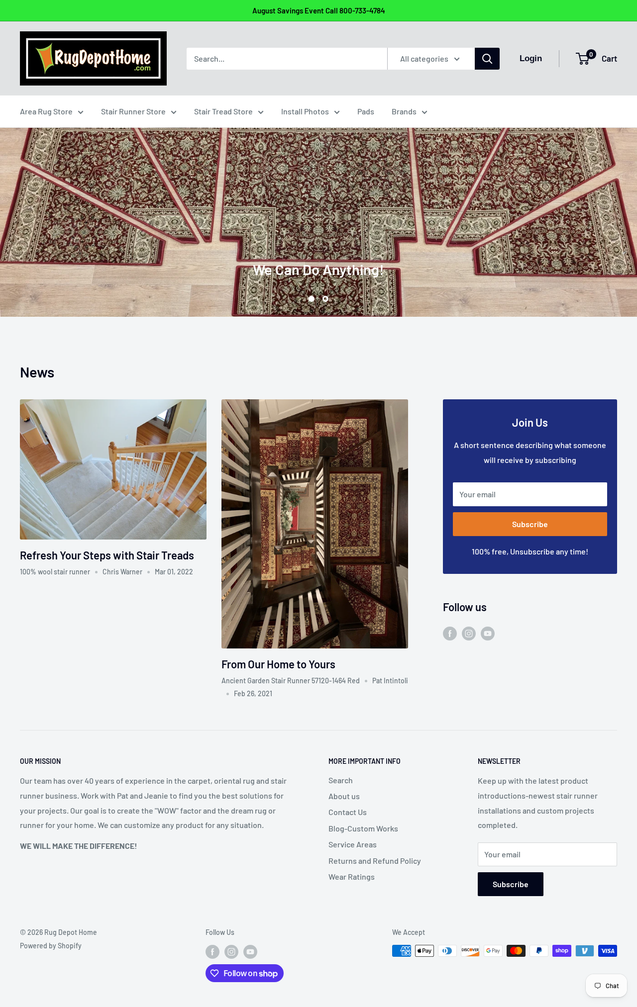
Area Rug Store (46, 111)
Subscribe (530, 524)
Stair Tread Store (223, 111)
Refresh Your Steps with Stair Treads (107, 555)
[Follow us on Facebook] (450, 633)
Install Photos (305, 111)
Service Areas (352, 844)
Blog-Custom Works (363, 828)
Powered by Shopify (51, 945)
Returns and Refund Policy (374, 860)
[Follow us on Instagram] (469, 633)
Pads (365, 111)
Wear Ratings (351, 876)
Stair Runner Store (133, 111)
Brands (404, 111)
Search (340, 780)
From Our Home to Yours (278, 663)
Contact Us (347, 812)
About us (344, 796)
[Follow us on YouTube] (488, 633)
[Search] (487, 59)
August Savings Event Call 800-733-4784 (318, 10)
